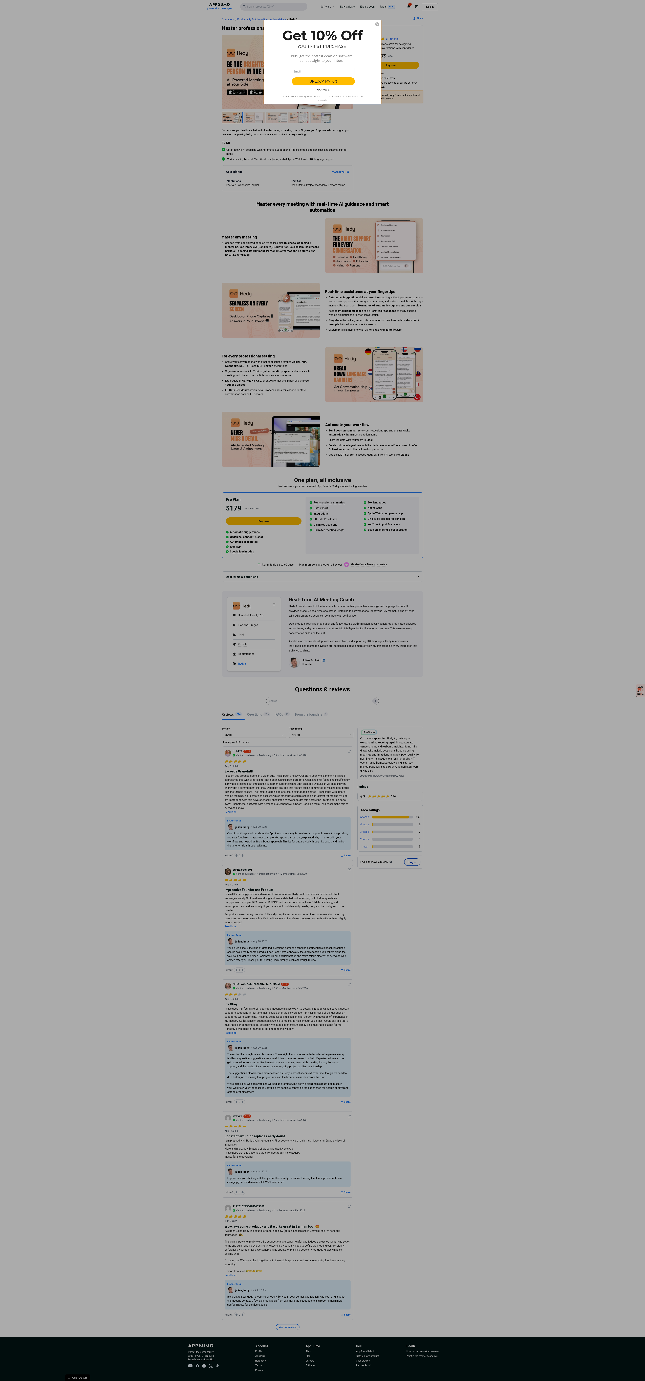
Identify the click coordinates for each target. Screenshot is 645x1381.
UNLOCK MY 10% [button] (323, 81)
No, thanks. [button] (323, 89)
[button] (377, 24)
